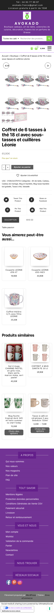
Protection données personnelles (22, 499)
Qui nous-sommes (15, 461)
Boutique (14, 56)
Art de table (36, 181)
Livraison (10, 512)
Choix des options (14, 432)
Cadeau (45, 181)
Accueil (5, 56)
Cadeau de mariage (10, 184)
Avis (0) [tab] (29, 220)
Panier (9, 545)
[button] (48, 77)
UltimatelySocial (45, 603)
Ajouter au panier (22, 167)
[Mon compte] (31, 48)
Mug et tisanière (25, 184)
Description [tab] (10, 220)
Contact (10, 555)
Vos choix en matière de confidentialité (20, 608)
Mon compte (12, 532)
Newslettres (12, 550)
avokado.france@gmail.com (27, 5)
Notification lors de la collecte (11, 611)
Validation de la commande (19, 541)
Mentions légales (14, 494)
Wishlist (9, 536)
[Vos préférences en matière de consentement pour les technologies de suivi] (49, 608)
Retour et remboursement (19, 517)
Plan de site (12, 475)
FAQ (8, 480)
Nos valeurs (12, 466)
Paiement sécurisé (15, 508)
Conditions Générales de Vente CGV (24, 503)
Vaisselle (26, 186)
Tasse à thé (17, 186)
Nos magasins (13, 470)
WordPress (31, 595)
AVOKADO (27, 23)
